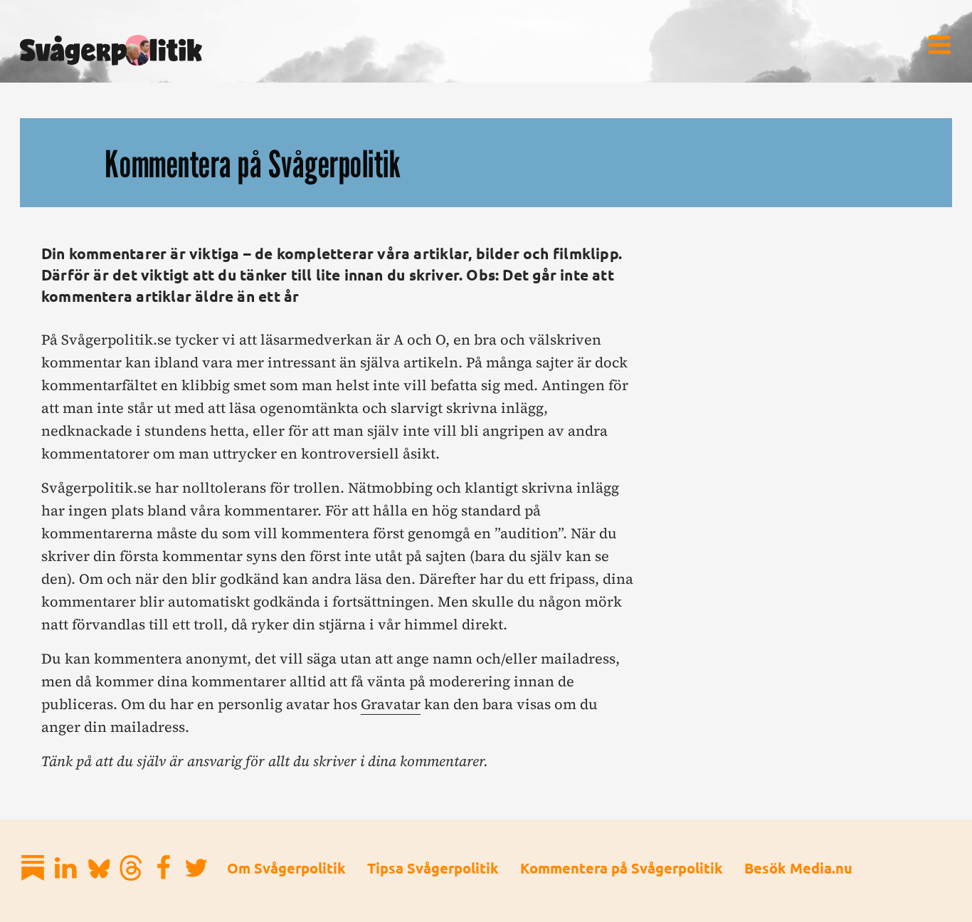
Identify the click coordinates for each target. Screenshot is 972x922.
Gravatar (391, 704)
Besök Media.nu (798, 868)
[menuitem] (939, 45)
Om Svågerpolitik (286, 868)
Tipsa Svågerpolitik (433, 868)
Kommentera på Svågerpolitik (621, 868)
